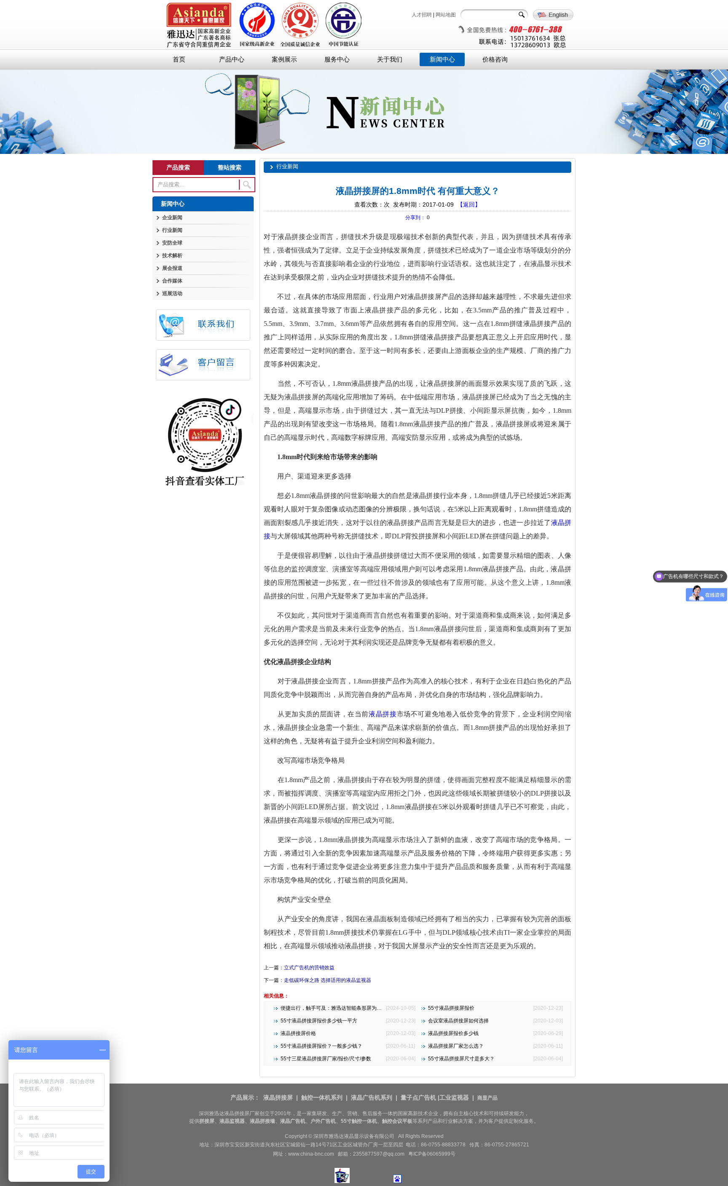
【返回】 (469, 204)
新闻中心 (442, 59)
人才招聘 (422, 15)
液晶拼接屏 (278, 1097)
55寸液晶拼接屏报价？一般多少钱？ (321, 1046)
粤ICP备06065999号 (431, 1154)
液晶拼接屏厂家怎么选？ (456, 1046)
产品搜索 (178, 167)
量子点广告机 (418, 1097)
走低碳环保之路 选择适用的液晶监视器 (327, 980)
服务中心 (337, 59)
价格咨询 (495, 59)
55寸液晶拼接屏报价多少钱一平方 (319, 1021)
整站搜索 (229, 167)
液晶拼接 (382, 714)
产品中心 (231, 59)
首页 (179, 59)
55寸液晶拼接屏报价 (451, 1008)
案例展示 (284, 59)
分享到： (415, 218)
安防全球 (172, 243)
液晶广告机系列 (371, 1097)
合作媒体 (172, 281)
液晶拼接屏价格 (298, 1033)
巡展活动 (172, 293)
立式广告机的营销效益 (309, 968)
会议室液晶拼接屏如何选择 (458, 1021)
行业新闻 (172, 230)
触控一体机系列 (322, 1097)
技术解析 (172, 255)
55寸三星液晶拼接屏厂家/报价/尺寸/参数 (326, 1059)
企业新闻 (172, 218)
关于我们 (389, 59)
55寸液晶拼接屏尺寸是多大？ (461, 1059)
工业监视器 (454, 1097)
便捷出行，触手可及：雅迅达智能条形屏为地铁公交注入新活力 (351, 1008)
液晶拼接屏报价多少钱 (453, 1033)
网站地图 (446, 15)
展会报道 (172, 268)
